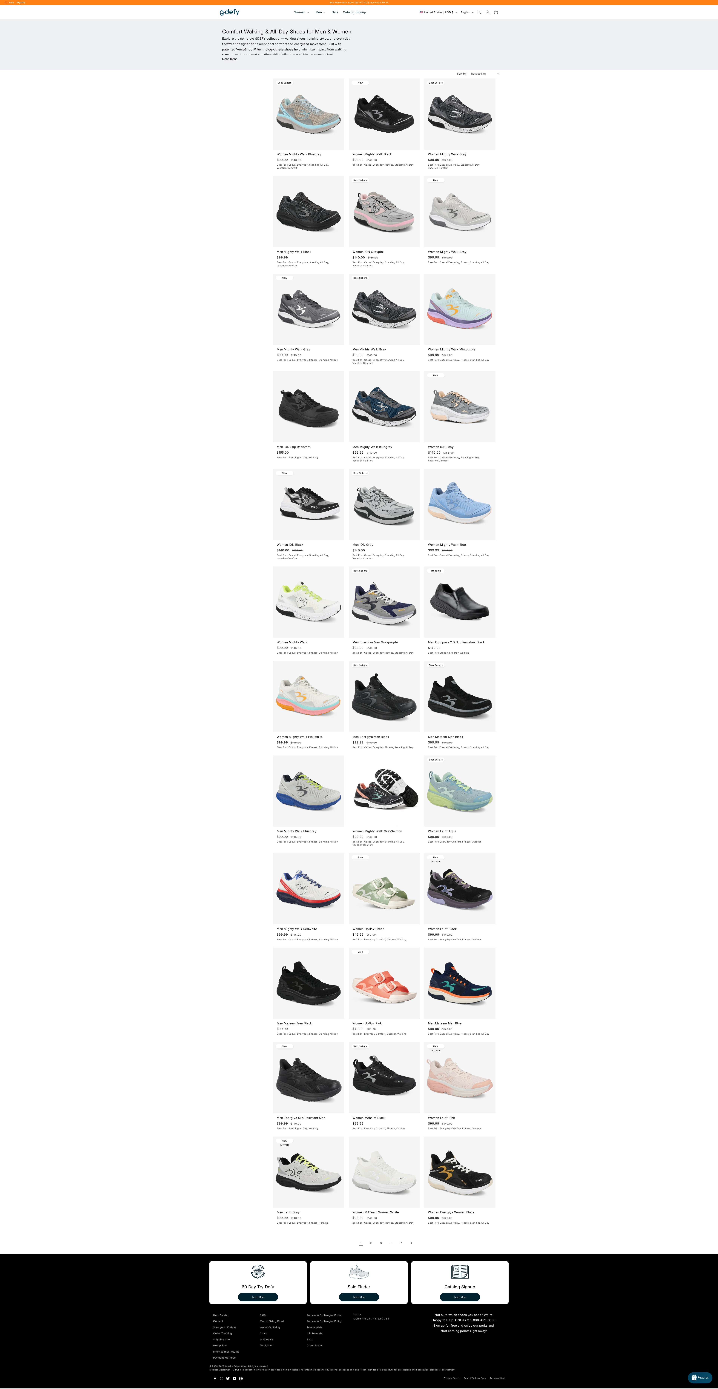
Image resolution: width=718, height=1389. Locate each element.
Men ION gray (362, 544)
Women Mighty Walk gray (447, 154)
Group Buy (220, 1345)
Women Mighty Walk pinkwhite (300, 737)
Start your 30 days (224, 1327)
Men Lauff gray (288, 1212)
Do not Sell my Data (475, 1378)
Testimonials (314, 1327)
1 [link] (361, 1243)
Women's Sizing (270, 1327)
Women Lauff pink (441, 1118)
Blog (309, 1339)
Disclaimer (266, 1345)
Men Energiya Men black (370, 737)
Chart (263, 1333)
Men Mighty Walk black (294, 252)
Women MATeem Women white (375, 1212)
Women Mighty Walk (292, 642)
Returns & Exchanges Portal (324, 1315)
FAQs (263, 1315)
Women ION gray (441, 447)
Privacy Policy (452, 1378)
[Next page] (411, 1243)
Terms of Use (497, 1378)
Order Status (315, 1345)
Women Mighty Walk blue (447, 544)
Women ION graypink (368, 252)
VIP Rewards (315, 1333)
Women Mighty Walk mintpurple (451, 349)
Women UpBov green (368, 929)
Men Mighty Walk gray (293, 349)
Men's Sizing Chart (272, 1321)
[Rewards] (700, 1377)
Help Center (221, 1315)
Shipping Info (221, 1339)
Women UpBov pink (367, 1023)
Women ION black (290, 544)
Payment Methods (224, 1357)
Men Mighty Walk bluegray (372, 447)
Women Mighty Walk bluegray (299, 154)
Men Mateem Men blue (444, 1023)
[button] (301, 12)
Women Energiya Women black (451, 1212)
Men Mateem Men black (445, 737)
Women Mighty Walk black (372, 154)
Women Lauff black (442, 929)
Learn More (258, 1297)
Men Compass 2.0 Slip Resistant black (456, 642)
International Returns (226, 1351)
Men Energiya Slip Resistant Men (301, 1118)
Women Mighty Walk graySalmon (377, 831)
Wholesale (266, 1339)
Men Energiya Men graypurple (375, 642)
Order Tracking (222, 1333)
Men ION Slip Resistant (293, 447)
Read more (229, 59)
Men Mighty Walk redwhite (297, 929)
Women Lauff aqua (442, 831)
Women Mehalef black (369, 1118)
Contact (218, 1321)
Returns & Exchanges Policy (324, 1321)
